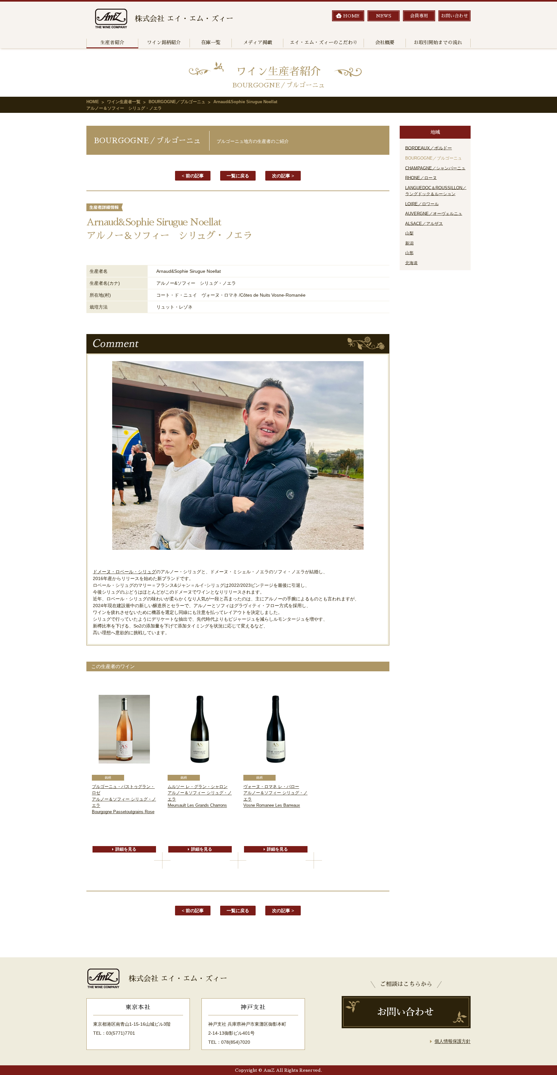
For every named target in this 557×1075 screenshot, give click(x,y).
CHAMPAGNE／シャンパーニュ (435, 168)
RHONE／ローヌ (421, 177)
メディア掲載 (257, 42)
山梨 (409, 233)
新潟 (409, 243)
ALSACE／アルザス (424, 223)
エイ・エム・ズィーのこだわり (323, 42)
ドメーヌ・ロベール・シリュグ (124, 571)
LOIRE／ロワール (422, 204)
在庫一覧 (210, 42)
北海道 (411, 263)
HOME (92, 101)
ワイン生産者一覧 (124, 101)
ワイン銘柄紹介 (164, 42)
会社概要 (385, 42)
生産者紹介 (112, 42)
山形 (409, 253)
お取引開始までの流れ (438, 42)
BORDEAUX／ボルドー (428, 148)
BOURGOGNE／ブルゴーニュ (177, 101)
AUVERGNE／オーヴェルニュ (433, 213)
